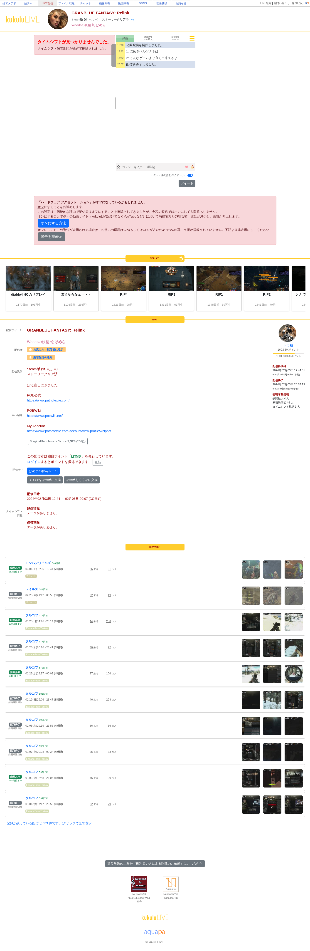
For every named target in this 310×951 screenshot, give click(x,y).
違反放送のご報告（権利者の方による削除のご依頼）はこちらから (155, 863)
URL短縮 (265, 3)
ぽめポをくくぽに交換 (82, 480)
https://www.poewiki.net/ (45, 416)
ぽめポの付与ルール (43, 471)
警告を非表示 (51, 236)
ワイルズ (31, 589)
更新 (98, 462)
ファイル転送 (66, 3)
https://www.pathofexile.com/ (48, 400)
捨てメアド (9, 3)
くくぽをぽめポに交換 (45, 480)
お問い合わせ (281, 3)
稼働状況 (297, 3)
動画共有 (123, 3)
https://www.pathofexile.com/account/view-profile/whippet (69, 431)
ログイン (34, 462)
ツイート (187, 183)
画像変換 (161, 3)
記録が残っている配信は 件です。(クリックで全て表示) (50, 823)
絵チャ (28, 3)
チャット (85, 3)
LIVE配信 (47, 3)
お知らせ (180, 3)
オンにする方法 (53, 223)
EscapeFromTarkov (37, 628)
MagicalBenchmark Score (58, 441)
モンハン (31, 576)
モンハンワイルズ (38, 563)
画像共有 (104, 3)
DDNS (143, 3)
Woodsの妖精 (81, 25)
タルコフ (31, 615)
